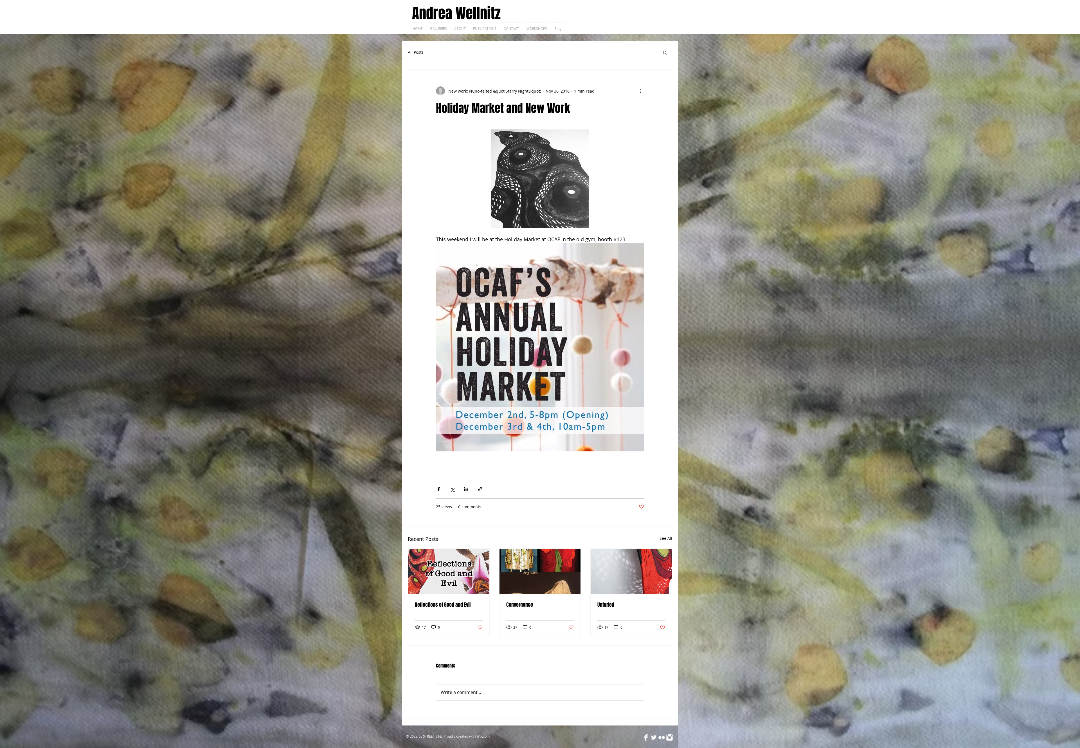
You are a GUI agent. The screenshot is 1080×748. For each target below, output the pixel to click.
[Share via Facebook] (438, 489)
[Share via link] (480, 489)
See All (666, 538)
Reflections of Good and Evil (443, 604)
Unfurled (605, 604)
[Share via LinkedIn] (466, 489)
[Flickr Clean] (661, 737)
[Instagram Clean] (669, 737)
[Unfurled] (631, 571)
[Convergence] (540, 571)
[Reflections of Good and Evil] (448, 571)
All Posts (416, 52)
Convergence (519, 604)
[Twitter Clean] (654, 737)
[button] (665, 52)
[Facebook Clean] (646, 737)
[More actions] (640, 91)
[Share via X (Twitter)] (452, 489)
